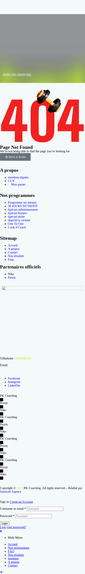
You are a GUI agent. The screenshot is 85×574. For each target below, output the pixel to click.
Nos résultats (16, 555)
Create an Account (21, 501)
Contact (13, 565)
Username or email (13, 508)
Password (7, 516)
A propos (13, 562)
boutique (13, 558)
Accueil (13, 544)
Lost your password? (13, 527)
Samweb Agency (10, 491)
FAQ (11, 551)
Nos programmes (18, 547)
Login (5, 523)
